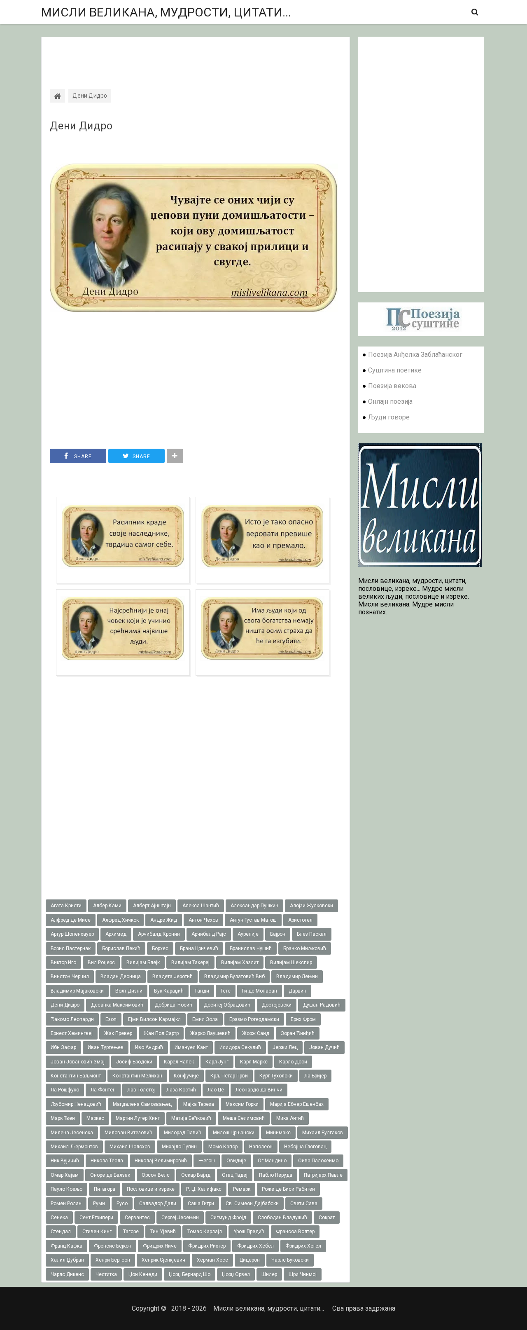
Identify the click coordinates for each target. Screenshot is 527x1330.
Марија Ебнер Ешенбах (297, 1104)
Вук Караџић (169, 991)
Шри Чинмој (303, 1274)
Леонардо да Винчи (259, 1090)
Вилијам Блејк (143, 962)
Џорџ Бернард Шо (189, 1274)
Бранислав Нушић (251, 948)
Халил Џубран (67, 1260)
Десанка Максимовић (117, 1005)
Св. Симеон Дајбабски (252, 1203)
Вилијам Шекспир (291, 962)
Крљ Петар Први (229, 1076)
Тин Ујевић (163, 1231)
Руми (99, 1203)
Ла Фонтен (103, 1090)
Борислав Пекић (121, 948)
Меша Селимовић (244, 1118)
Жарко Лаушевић (210, 1033)
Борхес (160, 948)
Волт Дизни (128, 991)
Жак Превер (118, 1033)
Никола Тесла (107, 1161)
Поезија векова (392, 386)
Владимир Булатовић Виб (234, 976)
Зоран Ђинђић (298, 1033)
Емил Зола (205, 1019)
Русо (122, 1203)
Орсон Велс (156, 1175)
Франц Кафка (66, 1246)
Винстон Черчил (70, 976)
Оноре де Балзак (110, 1175)
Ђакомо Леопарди (72, 1019)
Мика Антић (290, 1118)
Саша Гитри (201, 1203)
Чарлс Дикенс (67, 1274)
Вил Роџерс (101, 962)
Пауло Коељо (66, 1189)
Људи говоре (389, 417)
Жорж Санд (255, 1033)
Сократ (327, 1217)
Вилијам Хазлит (240, 962)
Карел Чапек (179, 1062)
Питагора (104, 1189)
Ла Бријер (315, 1076)
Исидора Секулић (240, 1047)
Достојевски (276, 1005)
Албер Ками (107, 906)
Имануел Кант (191, 1047)
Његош (206, 1161)
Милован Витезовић (128, 1133)
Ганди (202, 991)
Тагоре (131, 1231)
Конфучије (186, 1076)
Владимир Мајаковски (77, 991)
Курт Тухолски (276, 1076)
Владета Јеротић (172, 976)
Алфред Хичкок (120, 920)
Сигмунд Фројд (228, 1217)
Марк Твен (63, 1118)
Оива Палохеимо (318, 1161)
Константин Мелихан (137, 1076)
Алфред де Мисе (71, 920)
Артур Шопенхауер (72, 934)
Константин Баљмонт (76, 1076)
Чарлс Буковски (290, 1260)
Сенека (59, 1217)
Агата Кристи (66, 906)
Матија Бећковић (191, 1118)
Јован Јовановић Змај (78, 1062)
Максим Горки (242, 1104)
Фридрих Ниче (160, 1246)
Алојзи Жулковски (311, 906)
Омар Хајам (65, 1175)
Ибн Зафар (63, 1047)
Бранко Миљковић (304, 948)
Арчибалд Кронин (159, 934)
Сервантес (137, 1217)
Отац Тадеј (234, 1175)
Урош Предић (248, 1231)
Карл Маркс (254, 1062)
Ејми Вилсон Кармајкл (154, 1019)
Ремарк (241, 1189)
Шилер (269, 1274)
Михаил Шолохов (130, 1147)
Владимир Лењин (297, 976)
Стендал (61, 1231)
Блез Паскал (311, 934)
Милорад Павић (182, 1133)
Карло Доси (293, 1062)
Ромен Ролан (66, 1203)
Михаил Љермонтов (74, 1147)
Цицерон (250, 1260)
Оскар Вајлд (195, 1175)
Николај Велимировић (161, 1161)
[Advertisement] (196, 55)
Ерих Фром (303, 1019)
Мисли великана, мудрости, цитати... (166, 12)
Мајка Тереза (198, 1104)
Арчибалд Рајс (208, 934)
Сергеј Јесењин (180, 1217)
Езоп (111, 1019)
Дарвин (297, 991)
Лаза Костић (181, 1090)
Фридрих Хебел (255, 1246)
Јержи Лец (285, 1047)
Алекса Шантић (200, 906)
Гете (226, 991)
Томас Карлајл (204, 1231)
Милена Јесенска (72, 1133)
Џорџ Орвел (236, 1274)
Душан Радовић (321, 1005)
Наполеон (261, 1147)
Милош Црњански (233, 1133)
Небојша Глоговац (305, 1147)
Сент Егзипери (96, 1217)
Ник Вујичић (65, 1161)
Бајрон (277, 934)
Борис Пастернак (71, 948)
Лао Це (216, 1090)
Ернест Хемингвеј (72, 1033)
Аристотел (300, 920)
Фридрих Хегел (303, 1246)
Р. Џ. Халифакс (204, 1189)
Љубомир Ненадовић (76, 1104)
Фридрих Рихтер (207, 1246)
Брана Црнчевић (199, 948)
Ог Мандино (272, 1161)
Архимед (115, 934)
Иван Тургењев (106, 1047)
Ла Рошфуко (65, 1090)
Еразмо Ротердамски (254, 1019)
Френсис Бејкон (112, 1246)
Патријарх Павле (323, 1175)
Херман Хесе (212, 1260)
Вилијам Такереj (190, 962)
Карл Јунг (217, 1062)
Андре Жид (163, 920)
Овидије (236, 1161)
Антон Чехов (203, 920)
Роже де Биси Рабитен (288, 1189)
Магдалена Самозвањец (142, 1104)
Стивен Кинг (97, 1231)
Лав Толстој (141, 1090)
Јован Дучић (324, 1047)
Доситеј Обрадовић (227, 1005)
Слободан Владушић (282, 1217)
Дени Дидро (81, 126)
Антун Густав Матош (253, 920)
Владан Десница (120, 976)
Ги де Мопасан (259, 991)
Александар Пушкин (254, 906)
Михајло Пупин (179, 1147)
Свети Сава (303, 1203)
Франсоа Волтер (295, 1231)
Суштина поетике (395, 370)
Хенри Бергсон (113, 1260)
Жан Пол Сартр (161, 1033)
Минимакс (278, 1133)
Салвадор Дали (157, 1203)
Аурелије (248, 934)
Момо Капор (223, 1147)
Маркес (95, 1118)
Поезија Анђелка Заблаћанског (415, 354)
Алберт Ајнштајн (152, 906)
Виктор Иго (63, 962)
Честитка (106, 1274)
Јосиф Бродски (134, 1062)
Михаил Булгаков (322, 1133)
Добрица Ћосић (173, 1005)
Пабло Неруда (275, 1175)
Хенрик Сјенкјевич (163, 1260)
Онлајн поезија (390, 401)
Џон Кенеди (142, 1274)
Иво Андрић (149, 1047)
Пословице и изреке (151, 1189)
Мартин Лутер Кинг (138, 1118)
